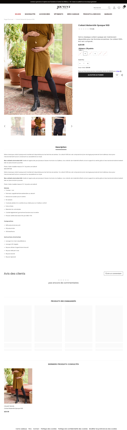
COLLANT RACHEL (9, 406)
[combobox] (100, 7)
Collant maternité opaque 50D (13, 408)
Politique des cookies (49, 429)
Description (61, 147)
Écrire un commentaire (113, 273)
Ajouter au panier (95, 75)
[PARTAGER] (121, 75)
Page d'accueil (8, 19)
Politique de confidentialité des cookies (73, 429)
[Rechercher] (102, 7)
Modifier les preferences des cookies (103, 429)
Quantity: (81, 60)
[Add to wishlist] (116, 74)
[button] (4, 126)
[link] (18, 347)
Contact (36, 429)
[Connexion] (114, 8)
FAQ (29, 429)
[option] (38, 69)
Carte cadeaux (21, 429)
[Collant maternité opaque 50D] (18, 386)
